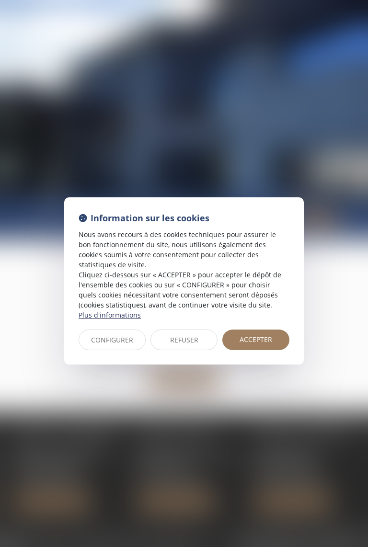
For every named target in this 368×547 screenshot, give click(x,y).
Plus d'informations (110, 314)
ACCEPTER (256, 339)
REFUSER (184, 339)
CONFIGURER (112, 339)
